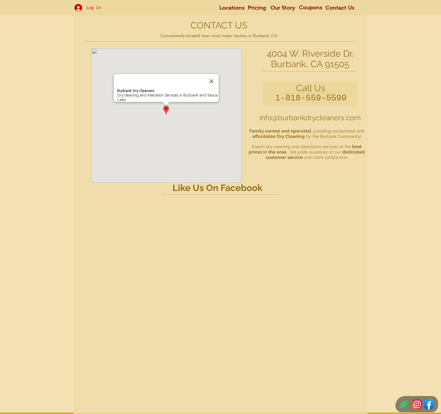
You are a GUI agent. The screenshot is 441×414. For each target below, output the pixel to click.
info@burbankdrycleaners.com (310, 117)
